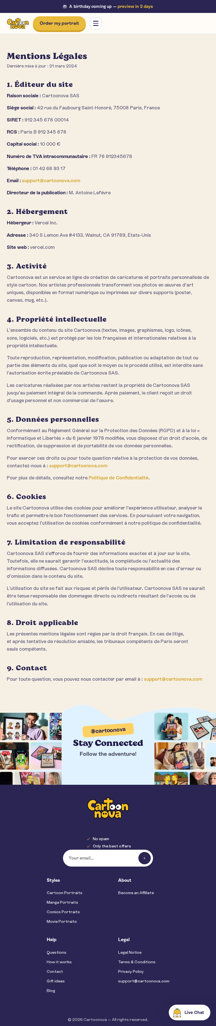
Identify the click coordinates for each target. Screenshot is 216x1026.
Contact (55, 971)
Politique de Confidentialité (118, 478)
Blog (51, 990)
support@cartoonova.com (51, 180)
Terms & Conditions (137, 962)
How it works (59, 962)
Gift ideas (56, 981)
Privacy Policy (131, 971)
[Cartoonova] (18, 23)
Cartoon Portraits (64, 892)
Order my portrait (59, 23)
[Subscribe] (144, 858)
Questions (56, 952)
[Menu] (96, 23)
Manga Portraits (62, 902)
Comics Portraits (63, 912)
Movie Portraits (62, 921)
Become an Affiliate (136, 892)
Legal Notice (129, 952)
